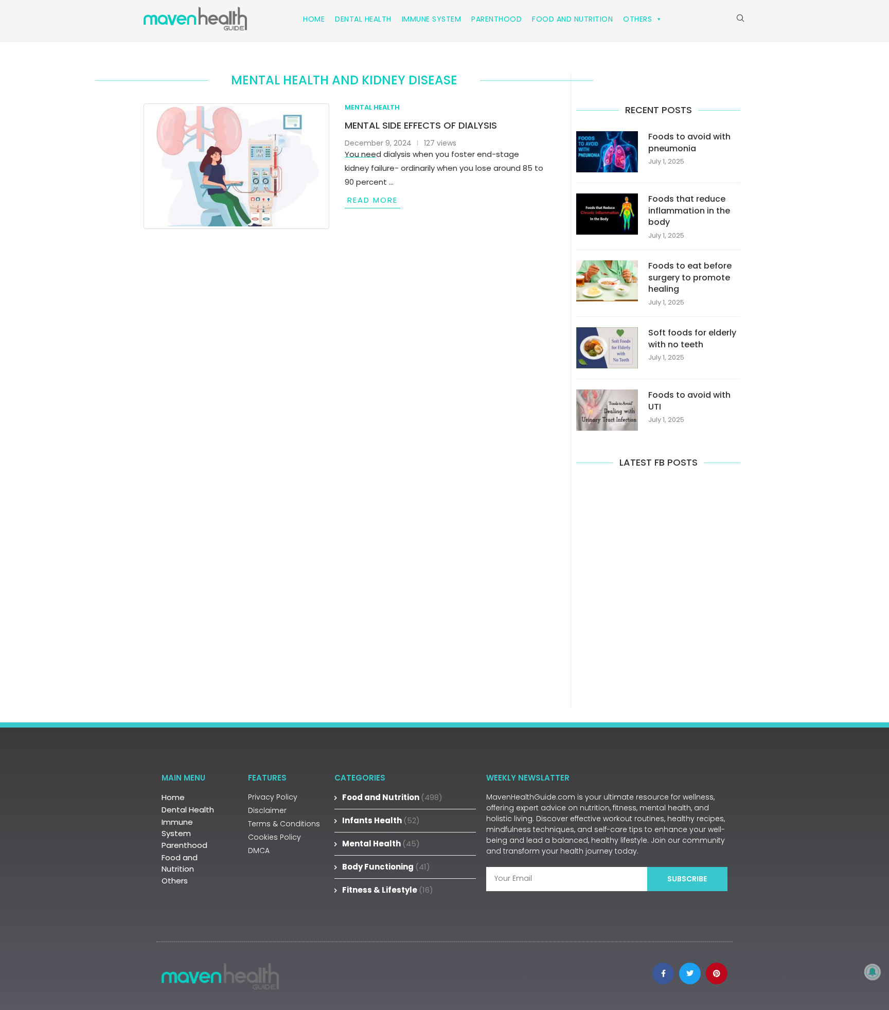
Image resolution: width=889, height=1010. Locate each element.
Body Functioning (386, 866)
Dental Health (363, 19)
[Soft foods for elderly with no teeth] (607, 347)
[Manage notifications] (872, 972)
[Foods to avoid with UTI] (607, 410)
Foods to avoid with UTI (689, 400)
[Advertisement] (658, 586)
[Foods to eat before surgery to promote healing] (607, 281)
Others (637, 19)
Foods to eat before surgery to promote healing (690, 277)
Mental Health (381, 843)
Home (314, 19)
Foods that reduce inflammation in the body (689, 210)
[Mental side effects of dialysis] (236, 166)
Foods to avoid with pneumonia (689, 142)
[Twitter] (690, 973)
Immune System (431, 19)
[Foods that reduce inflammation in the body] (607, 214)
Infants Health (381, 820)
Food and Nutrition (572, 19)
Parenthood (496, 19)
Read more (372, 199)
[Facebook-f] (663, 973)
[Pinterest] (716, 973)
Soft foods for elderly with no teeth (692, 338)
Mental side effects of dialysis (421, 125)
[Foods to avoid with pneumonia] (607, 151)
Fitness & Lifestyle (387, 889)
